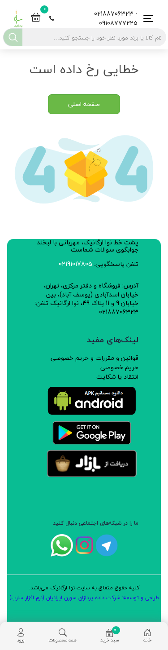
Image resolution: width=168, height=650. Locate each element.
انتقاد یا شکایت (117, 376)
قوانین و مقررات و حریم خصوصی (94, 358)
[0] (35, 18)
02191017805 (75, 264)
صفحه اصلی (84, 104)
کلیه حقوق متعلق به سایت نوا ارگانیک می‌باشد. (84, 588)
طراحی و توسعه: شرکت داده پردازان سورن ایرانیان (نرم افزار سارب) (84, 597)
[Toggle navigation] (146, 19)
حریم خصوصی (119, 367)
